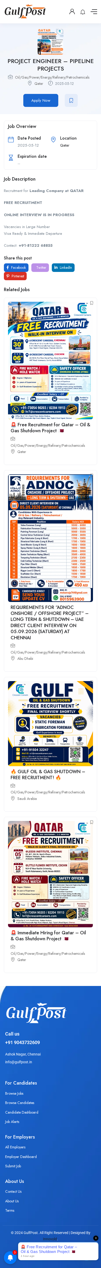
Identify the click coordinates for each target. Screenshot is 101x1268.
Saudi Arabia (27, 798)
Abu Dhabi (25, 658)
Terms (9, 1210)
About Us (12, 1201)
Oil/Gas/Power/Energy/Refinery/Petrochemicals (52, 77)
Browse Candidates (19, 1102)
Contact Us (13, 1191)
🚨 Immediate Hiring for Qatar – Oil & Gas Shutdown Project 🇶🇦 (48, 935)
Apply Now (40, 100)
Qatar (38, 83)
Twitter (40, 267)
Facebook (18, 267)
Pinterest (17, 276)
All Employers (15, 1147)
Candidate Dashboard (21, 1112)
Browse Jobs (14, 1093)
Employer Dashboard (21, 1156)
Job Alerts (12, 1121)
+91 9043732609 (22, 1042)
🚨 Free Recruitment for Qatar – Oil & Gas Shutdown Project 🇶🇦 (50, 427)
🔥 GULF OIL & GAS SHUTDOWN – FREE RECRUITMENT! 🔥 (48, 774)
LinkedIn (65, 267)
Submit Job (13, 1166)
